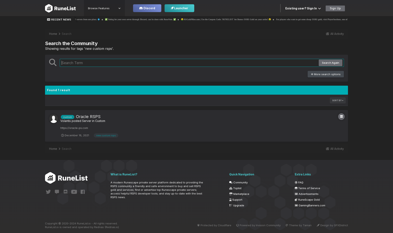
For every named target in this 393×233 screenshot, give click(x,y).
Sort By (337, 100)
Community (240, 182)
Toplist (237, 188)
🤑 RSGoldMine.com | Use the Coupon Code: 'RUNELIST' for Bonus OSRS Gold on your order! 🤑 (215, 19)
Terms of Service (308, 188)
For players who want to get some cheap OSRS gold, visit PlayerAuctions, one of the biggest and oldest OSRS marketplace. (319, 19)
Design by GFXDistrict (334, 225)
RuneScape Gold (308, 199)
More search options (327, 74)
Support (237, 199)
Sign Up (335, 8)
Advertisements (308, 193)
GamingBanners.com (311, 205)
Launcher (181, 8)
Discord (149, 8)
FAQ (300, 182)
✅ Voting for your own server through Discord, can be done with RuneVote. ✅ (129, 19)
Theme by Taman (300, 225)
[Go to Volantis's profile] (53, 118)
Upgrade (238, 205)
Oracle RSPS (88, 116)
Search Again (330, 62)
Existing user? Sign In (301, 8)
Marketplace (241, 193)
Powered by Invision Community (260, 225)
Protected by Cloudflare (215, 225)
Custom (100, 121)
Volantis (65, 121)
